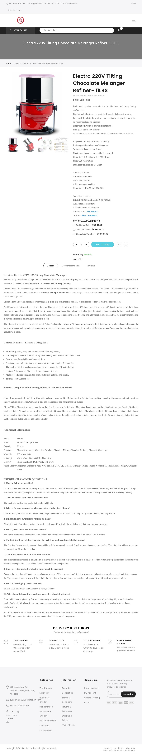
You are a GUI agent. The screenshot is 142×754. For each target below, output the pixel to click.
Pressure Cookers (48, 720)
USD (133, 3)
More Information (71, 265)
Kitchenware (46, 730)
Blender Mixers (46, 706)
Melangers (45, 692)
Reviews (91, 265)
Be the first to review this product (89, 95)
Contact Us (67, 692)
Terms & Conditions (113, 748)
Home (8, 63)
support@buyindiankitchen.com (45, 3)
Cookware (44, 725)
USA (7, 722)
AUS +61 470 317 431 (17, 3)
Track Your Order (70, 3)
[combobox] (77, 30)
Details (50, 265)
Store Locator (15, 10)
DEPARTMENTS (20, 30)
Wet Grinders (46, 688)
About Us (66, 688)
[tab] (50, 265)
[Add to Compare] (126, 244)
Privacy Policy (68, 725)
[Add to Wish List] (119, 244)
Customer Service (126, 750)
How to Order (109, 750)
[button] (11, 718)
